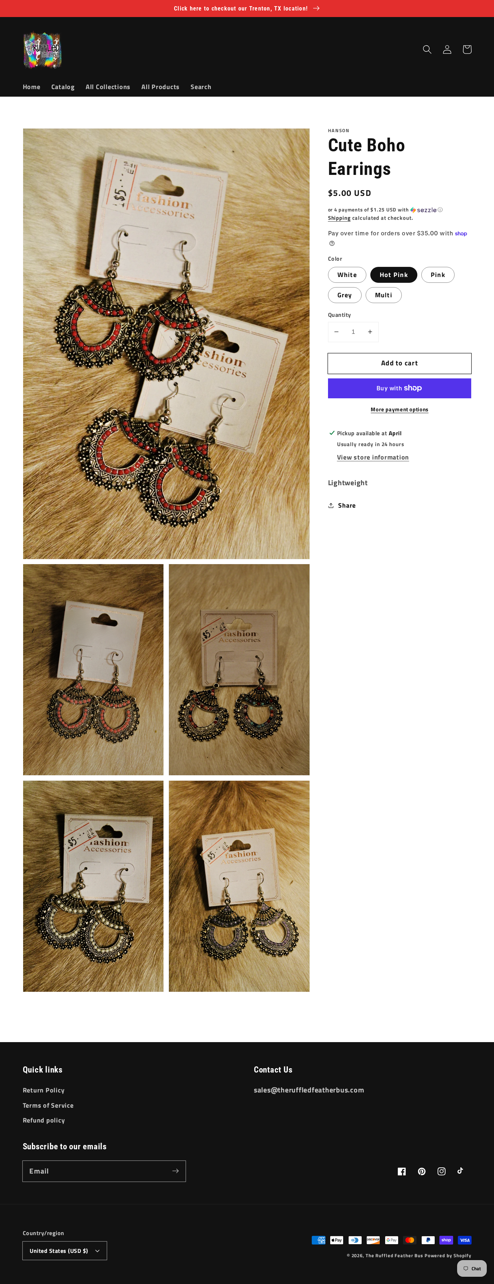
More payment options (400, 409)
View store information (373, 457)
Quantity (339, 315)
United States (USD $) (59, 1250)
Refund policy (44, 1120)
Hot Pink (394, 275)
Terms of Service (48, 1105)
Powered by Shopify (448, 1255)
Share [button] (347, 505)
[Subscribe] (176, 1171)
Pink (438, 275)
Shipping (339, 218)
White (347, 275)
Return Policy (44, 1090)
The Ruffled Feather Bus (395, 1255)
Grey (344, 295)
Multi (383, 295)
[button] (427, 49)
